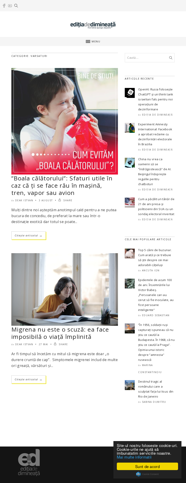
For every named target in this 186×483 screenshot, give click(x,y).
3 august (46, 200)
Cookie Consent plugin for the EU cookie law (147, 474)
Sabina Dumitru (154, 401)
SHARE (67, 200)
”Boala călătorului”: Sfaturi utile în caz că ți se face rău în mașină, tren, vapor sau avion (62, 185)
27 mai (43, 344)
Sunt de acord (147, 466)
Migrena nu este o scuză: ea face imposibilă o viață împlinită (60, 333)
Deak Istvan (24, 200)
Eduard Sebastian (156, 315)
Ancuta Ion (151, 270)
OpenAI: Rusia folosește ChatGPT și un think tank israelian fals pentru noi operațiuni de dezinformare (155, 99)
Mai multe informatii (134, 457)
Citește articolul (28, 235)
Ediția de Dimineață (157, 114)
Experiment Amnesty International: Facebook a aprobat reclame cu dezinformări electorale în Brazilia (155, 134)
